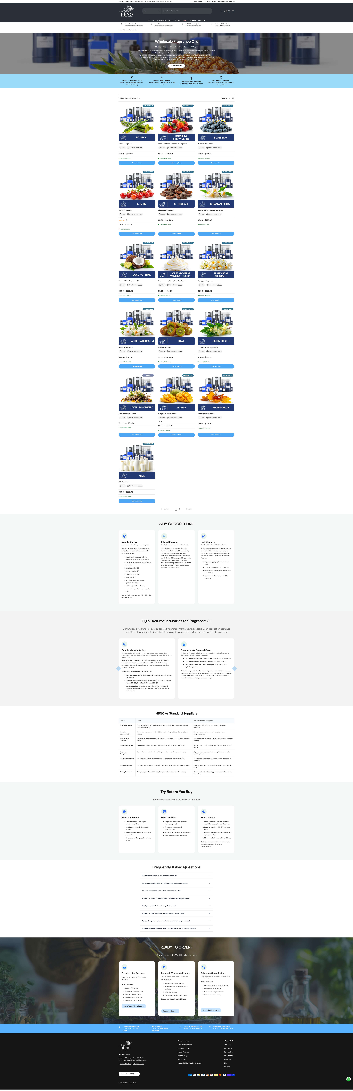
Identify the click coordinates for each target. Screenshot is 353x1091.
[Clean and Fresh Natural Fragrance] (216, 189)
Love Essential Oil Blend (127, 414)
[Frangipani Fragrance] (216, 260)
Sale (184, 20)
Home (120, 29)
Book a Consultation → (211, 1010)
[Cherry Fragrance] (137, 189)
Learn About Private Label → (134, 1006)
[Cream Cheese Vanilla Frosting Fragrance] (176, 260)
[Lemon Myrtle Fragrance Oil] (216, 326)
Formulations (228, 1052)
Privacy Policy (182, 1056)
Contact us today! (176, 65)
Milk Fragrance (124, 482)
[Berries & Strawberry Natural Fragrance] (176, 123)
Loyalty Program (183, 1052)
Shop (150, 20)
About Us (201, 20)
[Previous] (118, 668)
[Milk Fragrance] (137, 461)
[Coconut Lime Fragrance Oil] (137, 260)
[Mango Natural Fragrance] (176, 392)
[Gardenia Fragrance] (137, 326)
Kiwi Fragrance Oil (164, 347)
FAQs (208, 1)
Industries (227, 1059)
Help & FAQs (182, 1059)
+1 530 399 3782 (199, 1)
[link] (165, 509)
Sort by (121, 98)
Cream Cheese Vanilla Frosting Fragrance (173, 281)
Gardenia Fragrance (126, 347)
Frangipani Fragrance (205, 281)
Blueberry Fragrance (205, 144)
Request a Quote (137, 435)
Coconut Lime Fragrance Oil (129, 281)
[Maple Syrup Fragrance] (216, 392)
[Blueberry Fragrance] (216, 123)
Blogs (214, 1)
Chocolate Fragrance (166, 210)
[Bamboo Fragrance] (137, 123)
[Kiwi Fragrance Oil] (176, 326)
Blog (225, 1063)
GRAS (170, 20)
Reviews (227, 1067)
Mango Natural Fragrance (167, 414)
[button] (233, 11)
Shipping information (185, 1045)
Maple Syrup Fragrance (206, 414)
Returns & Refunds (184, 1048)
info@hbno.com (138, 1064)
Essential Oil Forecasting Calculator (190, 1063)
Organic (177, 20)
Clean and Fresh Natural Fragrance (210, 210)
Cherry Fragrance (125, 210)
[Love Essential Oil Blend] (137, 392)
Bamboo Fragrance (125, 144)
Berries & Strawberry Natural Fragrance (172, 144)
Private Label (161, 20)
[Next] (234, 668)
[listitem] (176, 876)
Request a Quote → (170, 1011)
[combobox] (177, 11)
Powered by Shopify (131, 1083)
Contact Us (192, 20)
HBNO (124, 1083)
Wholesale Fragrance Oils (130, 29)
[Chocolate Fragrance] (176, 189)
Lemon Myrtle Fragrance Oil (208, 347)
